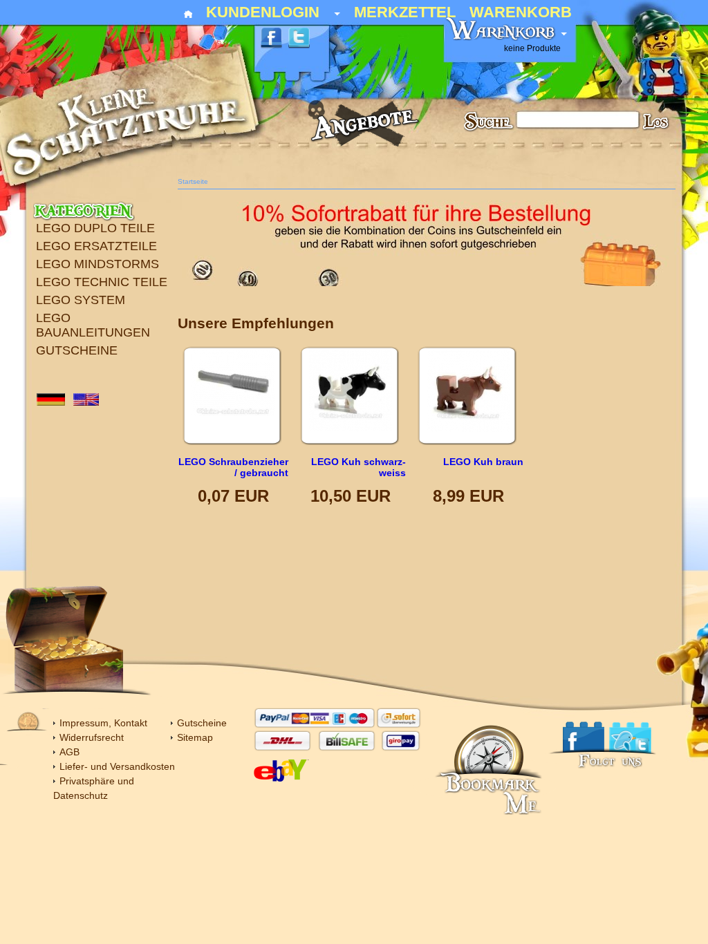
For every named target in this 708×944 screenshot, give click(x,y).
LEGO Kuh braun (483, 461)
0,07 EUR (233, 496)
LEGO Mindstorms (97, 264)
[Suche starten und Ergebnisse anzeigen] (657, 124)
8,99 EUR (468, 496)
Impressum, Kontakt (103, 722)
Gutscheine (77, 350)
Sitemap (195, 737)
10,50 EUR (350, 496)
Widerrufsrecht (91, 737)
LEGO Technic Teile (101, 282)
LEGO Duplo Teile (95, 228)
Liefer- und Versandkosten (117, 766)
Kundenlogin (273, 13)
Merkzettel (405, 13)
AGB (69, 751)
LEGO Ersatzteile (96, 246)
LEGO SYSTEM (80, 300)
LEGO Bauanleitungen (93, 325)
